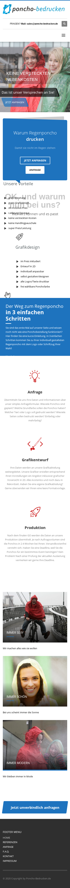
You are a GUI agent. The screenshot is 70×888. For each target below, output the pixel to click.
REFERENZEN (10, 842)
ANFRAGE (35, 170)
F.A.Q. (6, 851)
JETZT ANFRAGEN (14, 102)
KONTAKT (8, 856)
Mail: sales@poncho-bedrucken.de (39, 23)
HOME (6, 837)
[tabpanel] (35, 77)
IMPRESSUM (10, 861)
